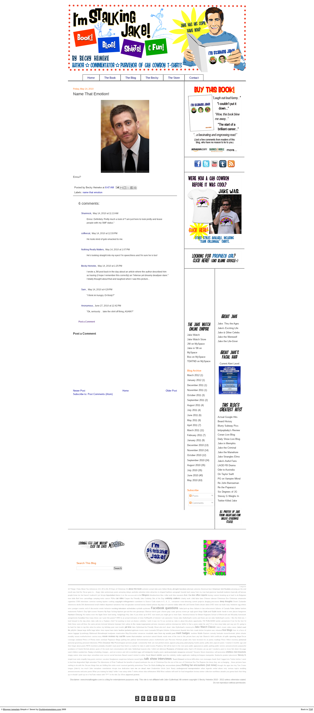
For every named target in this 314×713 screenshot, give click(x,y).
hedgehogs (121, 615)
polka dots (209, 643)
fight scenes (92, 611)
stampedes (210, 655)
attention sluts (144, 592)
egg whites (242, 605)
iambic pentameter (223, 621)
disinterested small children (94, 605)
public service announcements (226, 646)
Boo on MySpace (196, 357)
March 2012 (193, 375)
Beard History (225, 421)
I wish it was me (153, 621)
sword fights (139, 659)
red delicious (161, 649)
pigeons (173, 643)
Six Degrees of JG (227, 491)
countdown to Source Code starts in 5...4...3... (152, 601)
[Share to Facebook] (132, 188)
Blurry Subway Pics (228, 425)
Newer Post (79, 390)
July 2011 (192, 410)
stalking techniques (198, 655)
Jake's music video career (226, 627)
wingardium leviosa (192, 671)
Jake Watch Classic (205, 627)
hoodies (81, 618)
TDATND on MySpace (198, 361)
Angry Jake (100, 592)
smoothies (96, 655)
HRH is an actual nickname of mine (130, 618)
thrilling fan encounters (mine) (168, 665)
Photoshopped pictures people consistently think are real (136, 643)
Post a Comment (86, 321)
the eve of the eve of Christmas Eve (182, 662)
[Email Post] (117, 187)
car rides (120, 598)
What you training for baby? (102, 671)
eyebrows (146, 608)
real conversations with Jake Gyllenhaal (125, 649)
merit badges (183, 633)
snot (101, 655)
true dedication (124, 668)
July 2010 (192, 470)
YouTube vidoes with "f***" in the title (103, 675)
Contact (194, 77)
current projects (198, 601)
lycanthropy (84, 633)
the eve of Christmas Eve (157, 662)
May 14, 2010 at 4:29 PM (100, 289)
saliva (186, 649)
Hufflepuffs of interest (152, 618)
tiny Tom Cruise (240, 665)
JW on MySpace (196, 343)
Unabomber (155, 668)
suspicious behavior (126, 659)
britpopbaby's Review (229, 430)
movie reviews (108, 636)
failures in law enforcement (204, 608)
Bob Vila (187, 595)
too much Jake (87, 668)
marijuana (111, 633)
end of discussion (91, 608)
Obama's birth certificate (212, 636)
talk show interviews (158, 658)
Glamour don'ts (151, 611)
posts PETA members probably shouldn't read (98, 646)
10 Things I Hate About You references (82, 589)
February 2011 (194, 435)
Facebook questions (164, 608)
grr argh (190, 611)
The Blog (130, 77)
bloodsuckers (155, 595)
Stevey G (242, 655)
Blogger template (11, 709)
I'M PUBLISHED (209, 621)
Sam (83, 289)
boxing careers (213, 595)
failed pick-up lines (186, 608)
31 (127, 589)
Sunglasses (114, 659)
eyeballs (139, 608)
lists (188, 630)
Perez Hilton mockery (229, 640)
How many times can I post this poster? (100, 618)
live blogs (227, 630)
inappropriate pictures (149, 624)
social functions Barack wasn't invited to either (127, 655)
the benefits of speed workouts (135, 662)
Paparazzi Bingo (114, 640)
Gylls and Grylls (209, 611)
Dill (82, 605)
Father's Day (82, 611)
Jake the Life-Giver (228, 341)
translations (106, 668)
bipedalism (110, 595)
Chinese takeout (210, 598)
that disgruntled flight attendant (85, 662)
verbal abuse (218, 668)
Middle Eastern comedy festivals (210, 633)
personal (242, 640)
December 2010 (195, 445)
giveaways (140, 611)
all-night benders (179, 589)
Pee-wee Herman (175, 640)
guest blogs (198, 611)
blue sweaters (178, 595)
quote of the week (102, 649)
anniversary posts (111, 592)
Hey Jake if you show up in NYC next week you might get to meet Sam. (154, 615)
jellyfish (74, 630)
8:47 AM (109, 187)
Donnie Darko (194, 605)
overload (104, 640)
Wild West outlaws (164, 671)
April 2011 (192, 425)
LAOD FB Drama (227, 465)
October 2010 (194, 455)
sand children (73, 652)
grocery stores (181, 611)
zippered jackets (132, 675)
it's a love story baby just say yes (223, 624)
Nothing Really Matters (92, 249)
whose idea (142, 671)
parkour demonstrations (140, 640)
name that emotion (92, 192)
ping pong (180, 643)
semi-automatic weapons (174, 652)
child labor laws (197, 598)
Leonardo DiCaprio (156, 630)
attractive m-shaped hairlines (161, 592)
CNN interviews (82, 601)
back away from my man (196, 592)
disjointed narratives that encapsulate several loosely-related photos (131, 605)
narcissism (147, 636)
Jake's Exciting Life (228, 328)
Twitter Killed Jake (227, 500)
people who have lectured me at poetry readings (201, 640)
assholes (135, 592)
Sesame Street (199, 652)
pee (166, 640)
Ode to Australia (226, 469)
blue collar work (166, 595)
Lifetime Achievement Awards (175, 630)
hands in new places (230, 611)
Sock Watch (151, 655)
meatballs (149, 633)
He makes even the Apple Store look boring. (100, 615)
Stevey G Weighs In (228, 496)
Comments (198, 503)
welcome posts (86, 671)
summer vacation (102, 659)
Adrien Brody (167, 589)
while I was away (120, 671)
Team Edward (178, 659)
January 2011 (194, 440)
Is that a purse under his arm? (198, 624)
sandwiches (82, 652)
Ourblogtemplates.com (50, 709)
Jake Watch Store (196, 339)
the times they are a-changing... (218, 662)
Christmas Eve (223, 598)
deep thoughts (226, 601)
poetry (202, 643)
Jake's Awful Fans (227, 461)
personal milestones (90, 643)
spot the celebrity (169, 655)
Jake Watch (193, 335)
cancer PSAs (110, 598)
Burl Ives (79, 598)
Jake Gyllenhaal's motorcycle (183, 627)
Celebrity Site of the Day (154, 598)
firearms (101, 611)
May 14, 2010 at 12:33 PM (104, 233)
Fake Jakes (235, 608)
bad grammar (211, 592)
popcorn (217, 643)
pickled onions (163, 643)
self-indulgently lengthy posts (153, 652)
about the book (135, 589)
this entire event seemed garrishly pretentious (125, 665)
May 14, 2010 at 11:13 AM (105, 213)
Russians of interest (175, 649)
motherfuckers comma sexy (91, 636)
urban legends (206, 668)
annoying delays (125, 592)
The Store (174, 77)
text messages (206, 659)
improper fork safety (122, 624)
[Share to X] (128, 188)
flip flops (107, 611)
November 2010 (195, 450)
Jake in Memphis (227, 443)
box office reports (199, 595)
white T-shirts (133, 671)
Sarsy (90, 652)
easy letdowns (231, 605)
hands (219, 611)
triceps (114, 668)
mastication (120, 633)
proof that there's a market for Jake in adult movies (136, 646)
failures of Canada (223, 608)
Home (91, 77)
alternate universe (193, 589)
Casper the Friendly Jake (134, 598)
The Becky (152, 77)
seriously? (189, 652)
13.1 (99, 589)
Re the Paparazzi (227, 487)
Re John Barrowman (228, 483)
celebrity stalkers (172, 598)
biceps (103, 595)
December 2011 (195, 385)
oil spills (226, 636)
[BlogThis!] (125, 188)
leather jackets (125, 630)
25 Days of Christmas (117, 589)
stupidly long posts (88, 659)
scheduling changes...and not (104, 652)
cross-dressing (185, 601)
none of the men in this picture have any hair (185, 636)
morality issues (74, 636)
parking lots (125, 640)
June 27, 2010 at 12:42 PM (108, 305)
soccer (106, 655)
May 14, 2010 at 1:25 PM (110, 266)
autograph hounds (179, 592)
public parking (209, 646)
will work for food (178, 671)
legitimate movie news (139, 630)
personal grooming (75, 643)
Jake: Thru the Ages (228, 323)
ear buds (222, 605)
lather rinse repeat (102, 630)
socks (159, 655)
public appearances (196, 646)
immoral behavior (107, 624)
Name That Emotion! (91, 94)
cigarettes (71, 601)
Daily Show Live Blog (229, 439)
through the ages (223, 665)
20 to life (105, 589)
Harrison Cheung (75, 615)
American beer (206, 589)
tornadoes (97, 668)
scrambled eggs (135, 652)
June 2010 (192, 475)
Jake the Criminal (227, 447)
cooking (111, 601)
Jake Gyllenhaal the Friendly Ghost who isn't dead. (151, 627)
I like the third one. (238, 618)
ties (232, 665)
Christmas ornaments (238, 598)
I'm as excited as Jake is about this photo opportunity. (181, 621)
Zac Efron (121, 675)
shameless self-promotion (215, 652)
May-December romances (135, 633)
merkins (194, 633)
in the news (136, 624)
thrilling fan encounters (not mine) (199, 665)
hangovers (242, 611)
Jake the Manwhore (228, 452)
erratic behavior (105, 608)
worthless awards (219, 671)
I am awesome (166, 618)
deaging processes (212, 601)
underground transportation (188, 668)
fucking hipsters (117, 611)
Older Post (171, 390)
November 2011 (195, 390)
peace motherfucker (157, 640)
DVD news (214, 605)
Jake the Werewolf (227, 337)
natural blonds (157, 636)
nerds (165, 636)
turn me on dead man (140, 668)
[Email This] (121, 188)
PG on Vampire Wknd (229, 478)
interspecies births (179, 624)
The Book (110, 77)
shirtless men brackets (236, 652)
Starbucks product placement (226, 655)
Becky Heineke (88, 266)
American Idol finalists (221, 589)
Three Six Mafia (150, 665)
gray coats (171, 611)
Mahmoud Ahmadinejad (98, 633)
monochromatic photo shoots (235, 633)
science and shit (122, 652)
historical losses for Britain (193, 615)
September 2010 (195, 460)
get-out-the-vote (130, 611)
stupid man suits (74, 659)
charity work (185, 598)
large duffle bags (89, 630)
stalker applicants (183, 655)
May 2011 (192, 420)
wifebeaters (152, 671)
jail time (128, 627)
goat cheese (161, 611)
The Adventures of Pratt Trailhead (110, 662)
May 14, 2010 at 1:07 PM (117, 249)
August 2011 (193, 405)
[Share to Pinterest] (135, 188)
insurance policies (165, 624)
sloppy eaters (73, 655)
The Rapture (201, 662)
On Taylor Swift (226, 474)
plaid (186, 643)
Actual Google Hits (227, 417)
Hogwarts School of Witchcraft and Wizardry (221, 615)
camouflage (88, 598)
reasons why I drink (148, 649)
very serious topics (231, 668)
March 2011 (193, 430)
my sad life (120, 636)
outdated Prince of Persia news (88, 640)
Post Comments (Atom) (100, 394)
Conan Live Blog (226, 434)
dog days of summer (166, 605)
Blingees (145, 595)
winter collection (206, 671)
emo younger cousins (76, 608)
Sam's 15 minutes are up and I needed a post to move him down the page (217, 649)
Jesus (79, 630)
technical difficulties (192, 659)
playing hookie (193, 643)
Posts (195, 496)
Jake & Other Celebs (229, 332)
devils (79, 605)
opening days (235, 636)
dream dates (205, 605)
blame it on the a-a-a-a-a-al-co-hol (128, 595)
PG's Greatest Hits (106, 643)
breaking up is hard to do (229, 595)
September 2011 (195, 400)
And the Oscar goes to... (85, 592)
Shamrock (86, 213)
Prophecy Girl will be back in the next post (172, 646)
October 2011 (194, 395)
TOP (311, 709)
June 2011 (192, 415)
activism (145, 589)
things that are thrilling (99, 665)
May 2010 (192, 480)
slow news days (85, 655)
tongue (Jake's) (74, 668)
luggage (76, 633)
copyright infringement (124, 601)
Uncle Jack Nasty (168, 668)
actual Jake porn (155, 589)
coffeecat (85, 233)
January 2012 (194, 380)
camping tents (98, 598)
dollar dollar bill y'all (181, 605)
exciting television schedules (124, 608)
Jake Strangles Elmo (229, 456)
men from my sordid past (164, 633)
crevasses (176, 601)
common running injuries (98, 601)
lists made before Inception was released (206, 630)
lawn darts (114, 630)
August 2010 (193, 465)
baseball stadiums (224, 592)
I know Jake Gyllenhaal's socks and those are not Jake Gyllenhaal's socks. (201, 618)
